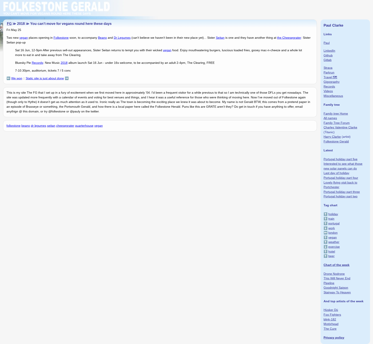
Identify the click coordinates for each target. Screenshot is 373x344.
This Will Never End (337, 278)
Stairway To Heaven (337, 292)
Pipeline (329, 283)
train (331, 218)
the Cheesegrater (289, 37)
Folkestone (61, 37)
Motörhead (331, 324)
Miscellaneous (333, 96)
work (331, 228)
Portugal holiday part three (342, 192)
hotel (331, 251)
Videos (328, 91)
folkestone (13, 125)
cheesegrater (65, 125)
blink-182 (330, 319)
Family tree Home (336, 113)
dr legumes (38, 125)
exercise (334, 246)
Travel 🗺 (330, 77)
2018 (64, 62)
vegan (23, 37)
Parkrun (329, 72)
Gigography (332, 81)
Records (37, 62)
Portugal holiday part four (341, 177)
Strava (328, 67)
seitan (51, 125)
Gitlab (328, 60)
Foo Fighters (332, 314)
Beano (102, 37)
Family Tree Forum (337, 123)
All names (330, 118)
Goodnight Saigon (336, 287)
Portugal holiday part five (340, 159)
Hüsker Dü (331, 310)
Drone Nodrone (334, 273)
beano (25, 125)
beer (331, 256)
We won (16, 78)
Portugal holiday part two (340, 196)
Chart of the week (336, 265)
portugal (334, 223)
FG (9, 24)
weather (333, 242)
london (333, 232)
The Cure (330, 328)
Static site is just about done (45, 78)
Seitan (220, 37)
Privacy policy (334, 337)
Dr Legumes (122, 37)
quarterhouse (84, 125)
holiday (333, 214)
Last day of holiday (336, 173)
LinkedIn (329, 50)
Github (328, 55)
